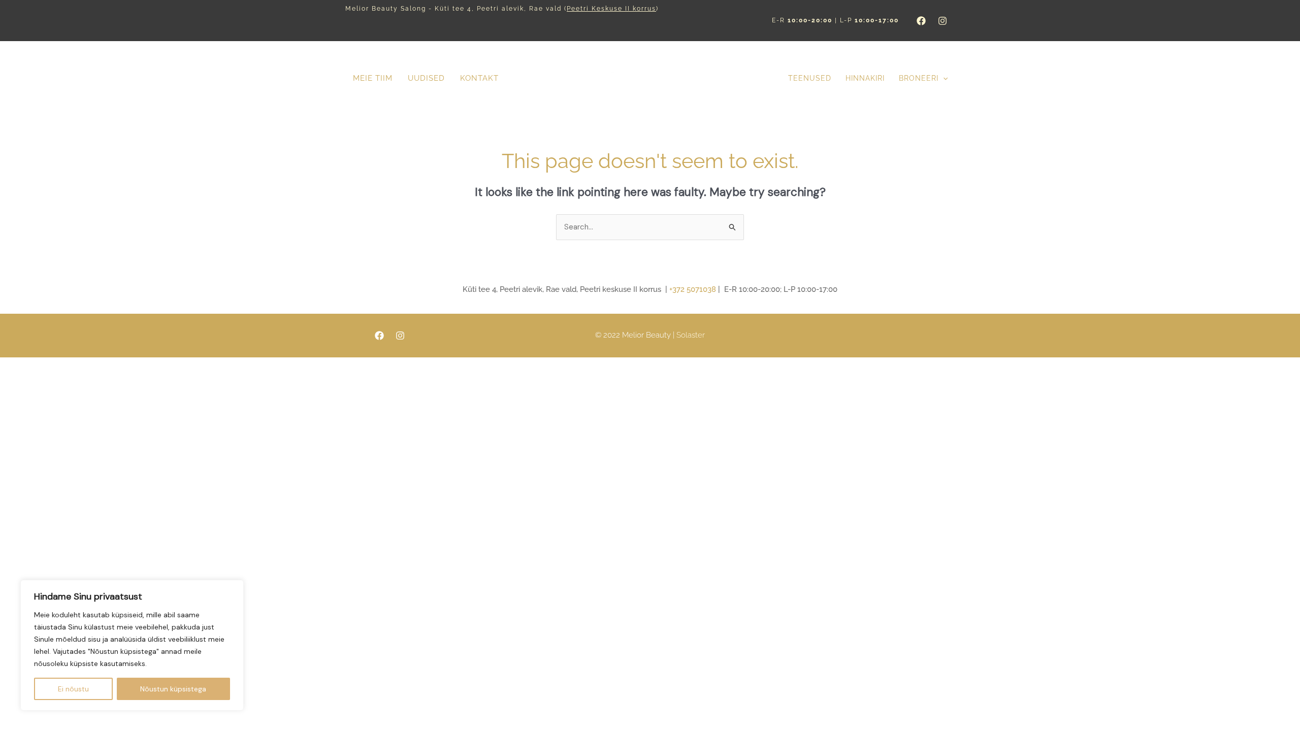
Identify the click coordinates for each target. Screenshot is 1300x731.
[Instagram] (942, 20)
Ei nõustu (73, 688)
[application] (943, 78)
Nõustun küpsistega (173, 688)
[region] (132, 645)
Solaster (690, 335)
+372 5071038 (692, 289)
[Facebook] (921, 20)
